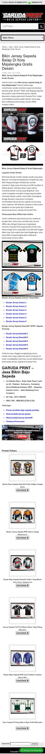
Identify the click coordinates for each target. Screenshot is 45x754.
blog (10, 47)
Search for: (6, 743)
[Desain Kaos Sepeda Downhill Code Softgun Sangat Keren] (22, 467)
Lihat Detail (21, 490)
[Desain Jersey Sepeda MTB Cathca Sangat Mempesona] (22, 515)
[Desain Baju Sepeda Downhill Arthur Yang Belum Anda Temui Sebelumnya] (22, 563)
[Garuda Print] (22, 16)
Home (4, 47)
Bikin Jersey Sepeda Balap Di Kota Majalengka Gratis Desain (19, 62)
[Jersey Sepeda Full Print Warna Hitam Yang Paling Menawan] (22, 610)
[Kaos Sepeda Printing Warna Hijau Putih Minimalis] (22, 706)
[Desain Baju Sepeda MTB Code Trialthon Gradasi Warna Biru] (22, 658)
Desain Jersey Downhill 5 (17, 349)
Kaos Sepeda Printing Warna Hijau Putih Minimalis (22, 722)
